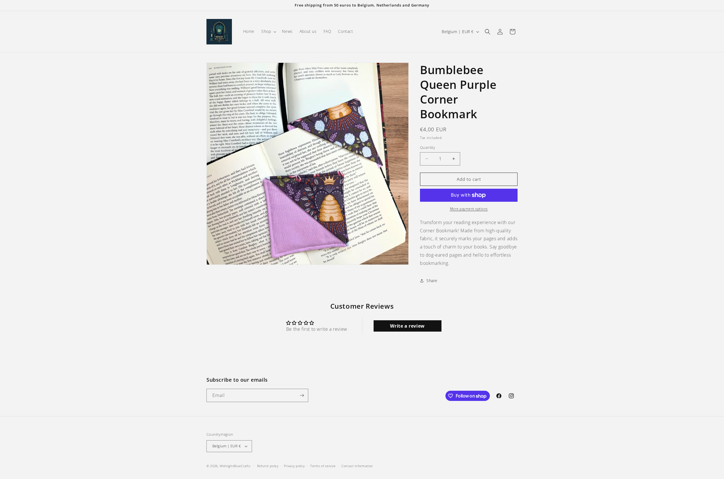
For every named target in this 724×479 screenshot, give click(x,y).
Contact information (357, 465)
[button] (268, 31)
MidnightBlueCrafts (235, 466)
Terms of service (323, 465)
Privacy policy (294, 465)
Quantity (427, 147)
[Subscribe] (302, 395)
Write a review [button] (407, 326)
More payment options (469, 208)
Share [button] (432, 280)
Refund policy (268, 465)
